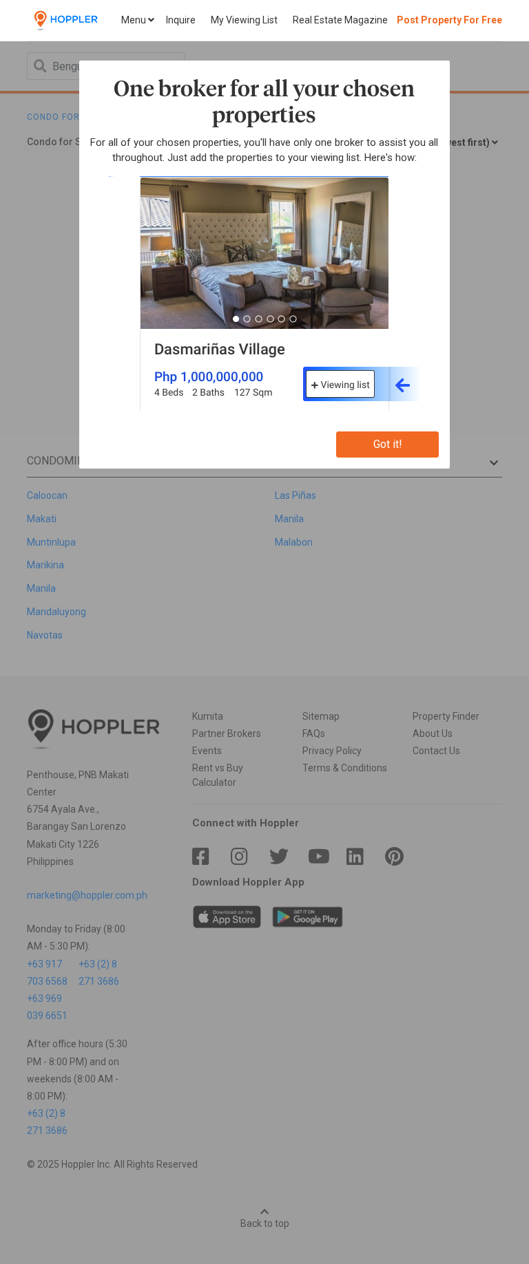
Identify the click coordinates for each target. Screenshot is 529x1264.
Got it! (387, 444)
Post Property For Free (449, 19)
